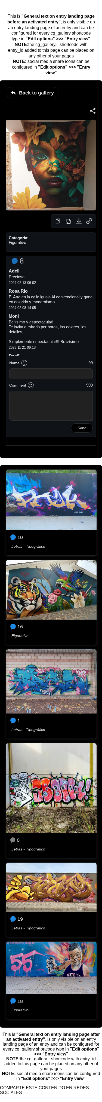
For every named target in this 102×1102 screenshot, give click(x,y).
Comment (17, 385)
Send (82, 428)
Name (14, 363)
